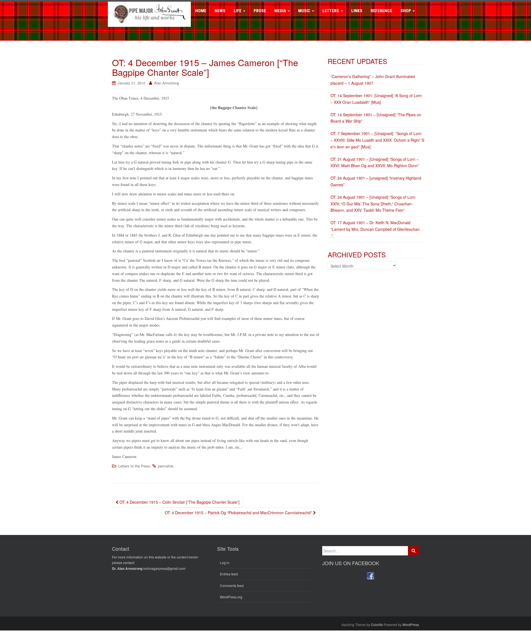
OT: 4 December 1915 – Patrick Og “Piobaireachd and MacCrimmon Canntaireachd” (239, 512)
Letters (331, 10)
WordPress (410, 624)
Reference (381, 10)
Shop (406, 10)
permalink (165, 466)
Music (304, 10)
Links (356, 10)
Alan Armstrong (166, 83)
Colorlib (377, 624)
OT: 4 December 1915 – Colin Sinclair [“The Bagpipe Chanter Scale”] (179, 502)
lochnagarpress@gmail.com (164, 568)
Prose (260, 10)
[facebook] (371, 575)
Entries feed (229, 573)
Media (280, 10)
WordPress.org (231, 596)
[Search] (413, 550)
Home (200, 10)
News (220, 10)
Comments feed (232, 585)
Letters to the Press (134, 466)
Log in (224, 562)
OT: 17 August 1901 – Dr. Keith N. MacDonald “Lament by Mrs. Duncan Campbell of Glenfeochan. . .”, (376, 229)
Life (238, 10)
